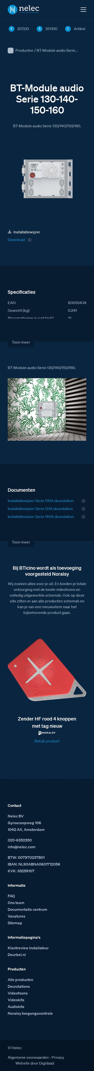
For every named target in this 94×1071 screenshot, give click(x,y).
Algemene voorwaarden (28, 1057)
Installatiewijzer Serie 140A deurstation (41, 516)
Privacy (58, 1057)
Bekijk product (47, 741)
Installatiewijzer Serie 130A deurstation (41, 500)
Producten (24, 50)
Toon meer (21, 342)
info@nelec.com (21, 846)
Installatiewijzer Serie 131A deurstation (40, 508)
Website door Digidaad (34, 1063)
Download (16, 239)
